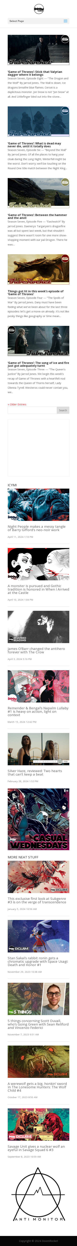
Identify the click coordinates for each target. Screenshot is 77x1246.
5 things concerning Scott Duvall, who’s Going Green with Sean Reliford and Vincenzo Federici (38, 1024)
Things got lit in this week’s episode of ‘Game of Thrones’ (36, 292)
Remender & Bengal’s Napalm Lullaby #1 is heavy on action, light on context (38, 711)
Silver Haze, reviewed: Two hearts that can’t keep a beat (35, 773)
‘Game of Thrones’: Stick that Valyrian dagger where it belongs (35, 73)
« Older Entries (17, 404)
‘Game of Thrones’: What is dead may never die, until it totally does (34, 144)
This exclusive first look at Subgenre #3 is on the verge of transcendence (37, 900)
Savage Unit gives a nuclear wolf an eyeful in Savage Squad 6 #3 (36, 1148)
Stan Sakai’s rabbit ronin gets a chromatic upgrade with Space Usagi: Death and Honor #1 (38, 961)
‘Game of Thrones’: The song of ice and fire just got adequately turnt (38, 364)
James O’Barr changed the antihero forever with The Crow (36, 650)
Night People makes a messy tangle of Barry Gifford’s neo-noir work (37, 528)
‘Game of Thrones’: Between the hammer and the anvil (37, 216)
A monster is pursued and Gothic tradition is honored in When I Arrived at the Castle (38, 589)
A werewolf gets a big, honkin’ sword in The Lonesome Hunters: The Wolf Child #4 (37, 1087)
